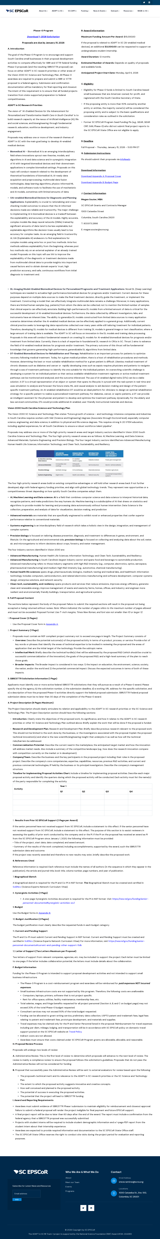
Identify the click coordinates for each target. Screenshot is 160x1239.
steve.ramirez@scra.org (131, 1181)
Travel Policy (75, 1031)
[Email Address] (114, 1181)
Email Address (125, 1178)
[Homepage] (17, 11)
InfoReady (125, 159)
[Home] (31, 1172)
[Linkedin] (149, 2)
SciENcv (28, 941)
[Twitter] (144, 2)
